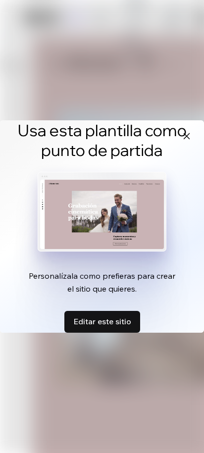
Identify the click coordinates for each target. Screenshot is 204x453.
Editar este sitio (102, 321)
